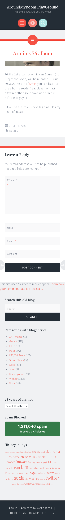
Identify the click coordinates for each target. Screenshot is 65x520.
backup (28, 452)
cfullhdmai (14, 457)
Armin (32, 84)
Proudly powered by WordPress (30, 508)
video (22, 484)
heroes (55, 462)
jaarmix (9, 468)
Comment (13, 182)
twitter (52, 478)
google (45, 462)
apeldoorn (20, 452)
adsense (8, 452)
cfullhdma (52, 451)
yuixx (50, 483)
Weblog (13, 378)
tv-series (33, 479)
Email (11, 241)
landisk (16, 467)
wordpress (36, 483)
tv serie (42, 479)
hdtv (50, 462)
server (50, 473)
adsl (13, 452)
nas (12, 473)
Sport (12, 369)
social (20, 478)
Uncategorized (17, 374)
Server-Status (16, 360)
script (44, 473)
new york (18, 473)
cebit (43, 452)
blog (38, 452)
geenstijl (39, 462)
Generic (13, 341)
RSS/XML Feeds (17, 355)
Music (12, 350)
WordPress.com (43, 513)
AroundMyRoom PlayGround (32, 7)
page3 (33, 473)
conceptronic (47, 457)
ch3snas (26, 457)
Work (12, 383)
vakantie (15, 484)
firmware (22, 462)
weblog (27, 483)
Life (11, 346)
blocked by (35, 430)
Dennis (13, 130)
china (34, 457)
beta (34, 451)
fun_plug (31, 462)
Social (12, 364)
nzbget (25, 473)
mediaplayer (34, 468)
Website (12, 254)
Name (11, 228)
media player (45, 468)
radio (40, 473)
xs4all (45, 484)
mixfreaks (55, 467)
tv (27, 479)
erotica (11, 462)
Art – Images (15, 336)
